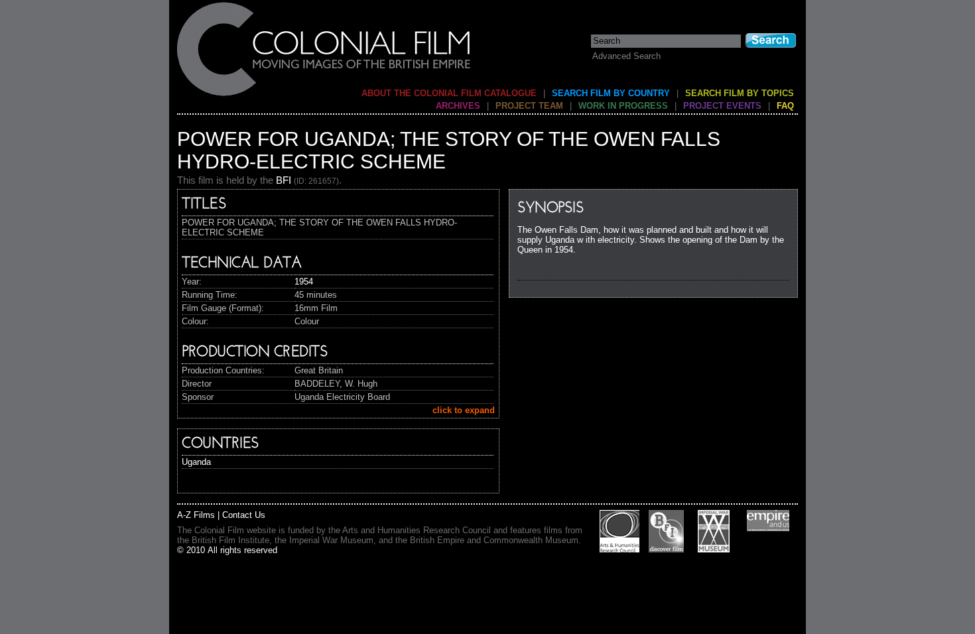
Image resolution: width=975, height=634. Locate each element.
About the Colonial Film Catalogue (449, 93)
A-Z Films (196, 515)
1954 (303, 281)
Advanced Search (626, 56)
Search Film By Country (611, 93)
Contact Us (243, 515)
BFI (283, 180)
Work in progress (623, 106)
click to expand (463, 410)
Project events (722, 106)
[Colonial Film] (324, 95)
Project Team (529, 106)
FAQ (785, 106)
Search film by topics (739, 93)
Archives (458, 106)
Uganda (196, 462)
